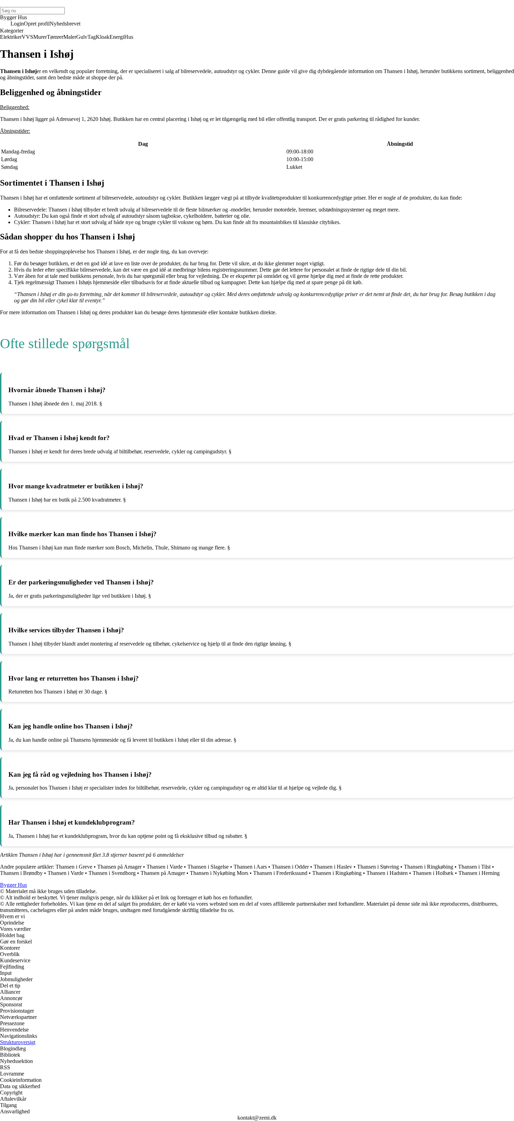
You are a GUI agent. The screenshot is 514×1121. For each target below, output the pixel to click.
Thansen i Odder (290, 867)
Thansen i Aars (250, 867)
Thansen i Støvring (378, 867)
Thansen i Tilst (474, 867)
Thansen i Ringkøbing (428, 867)
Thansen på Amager (119, 867)
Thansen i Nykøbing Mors (219, 873)
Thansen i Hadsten (387, 873)
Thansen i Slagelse (208, 867)
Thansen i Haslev (333, 867)
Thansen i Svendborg (112, 873)
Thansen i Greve (74, 867)
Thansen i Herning (479, 873)
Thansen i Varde (165, 867)
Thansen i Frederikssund (280, 873)
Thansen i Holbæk (433, 873)
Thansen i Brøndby (21, 873)
